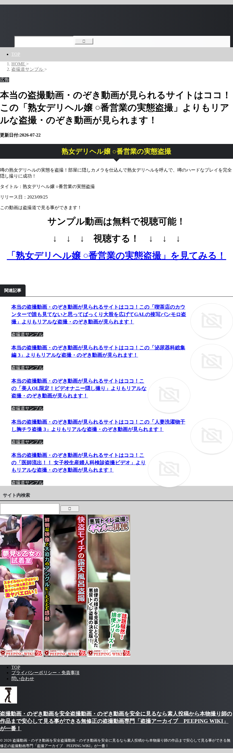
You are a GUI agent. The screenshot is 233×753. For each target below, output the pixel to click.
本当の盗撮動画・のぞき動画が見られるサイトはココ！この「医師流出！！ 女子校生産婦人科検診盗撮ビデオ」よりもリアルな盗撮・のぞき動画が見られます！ (78, 462)
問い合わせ (22, 678)
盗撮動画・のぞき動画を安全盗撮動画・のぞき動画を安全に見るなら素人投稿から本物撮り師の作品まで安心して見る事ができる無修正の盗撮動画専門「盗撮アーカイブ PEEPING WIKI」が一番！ (116, 721)
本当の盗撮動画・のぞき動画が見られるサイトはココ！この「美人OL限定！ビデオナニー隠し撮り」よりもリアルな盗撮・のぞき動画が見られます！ (79, 388)
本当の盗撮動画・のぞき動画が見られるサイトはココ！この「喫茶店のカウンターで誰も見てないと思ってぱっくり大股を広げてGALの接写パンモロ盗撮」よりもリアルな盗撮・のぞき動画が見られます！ (98, 314)
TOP (15, 54)
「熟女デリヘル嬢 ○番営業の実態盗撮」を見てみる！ (116, 255)
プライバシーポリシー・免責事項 (45, 672)
